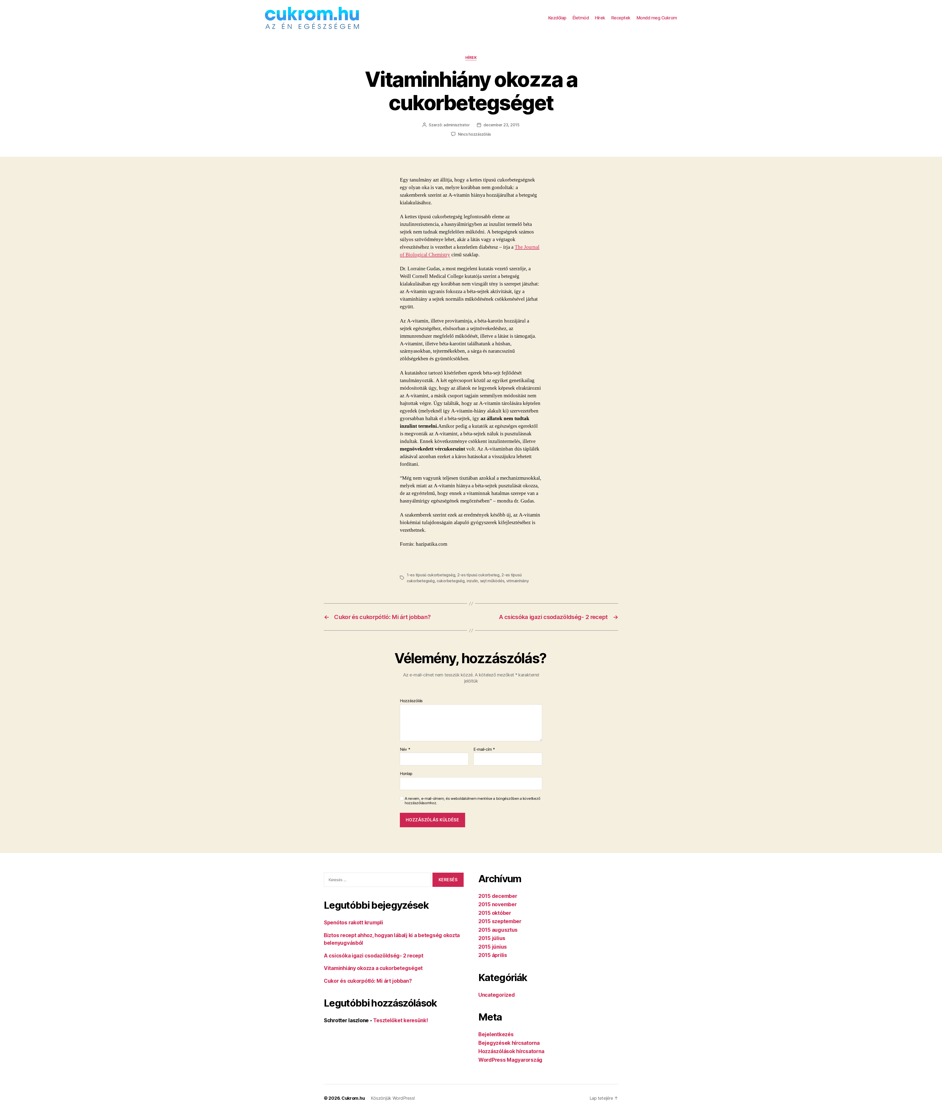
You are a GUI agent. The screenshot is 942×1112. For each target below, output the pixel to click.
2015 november (497, 904)
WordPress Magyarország (510, 1060)
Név (405, 749)
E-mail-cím (484, 749)
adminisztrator (457, 124)
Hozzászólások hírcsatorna (511, 1051)
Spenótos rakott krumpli (353, 922)
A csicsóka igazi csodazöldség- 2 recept (373, 956)
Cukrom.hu (353, 1098)
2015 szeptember (500, 921)
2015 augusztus (498, 930)
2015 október (494, 913)
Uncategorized (496, 995)
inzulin (472, 580)
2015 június (492, 947)
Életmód (581, 17)
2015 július (491, 938)
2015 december (497, 896)
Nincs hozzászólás (474, 134)
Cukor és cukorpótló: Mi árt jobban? (368, 981)
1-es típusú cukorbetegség (431, 574)
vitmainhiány (517, 580)
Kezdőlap (557, 17)
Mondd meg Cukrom (657, 17)
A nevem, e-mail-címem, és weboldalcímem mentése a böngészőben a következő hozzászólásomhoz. (472, 800)
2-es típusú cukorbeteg (478, 574)
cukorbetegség (451, 580)
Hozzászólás (411, 701)
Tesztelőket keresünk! (400, 1020)
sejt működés (492, 580)
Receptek (620, 17)
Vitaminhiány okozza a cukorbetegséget (373, 968)
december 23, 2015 (501, 124)
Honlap (406, 773)
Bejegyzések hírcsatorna (509, 1043)
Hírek (600, 17)
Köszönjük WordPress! (393, 1098)
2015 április (492, 955)
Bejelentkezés (496, 1034)
